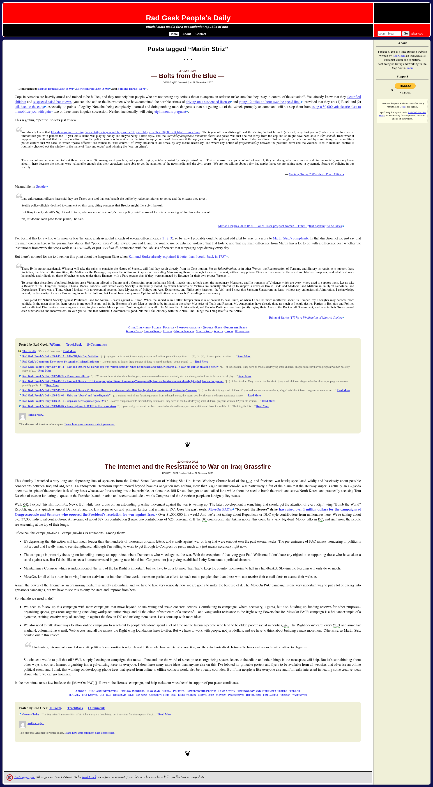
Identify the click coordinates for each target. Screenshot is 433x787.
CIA (102, 695)
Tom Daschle (270, 695)
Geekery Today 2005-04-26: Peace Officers (316, 174)
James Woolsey (187, 695)
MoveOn (220, 509)
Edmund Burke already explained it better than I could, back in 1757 (177, 256)
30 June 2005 (187, 71)
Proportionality (189, 327)
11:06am (55, 707)
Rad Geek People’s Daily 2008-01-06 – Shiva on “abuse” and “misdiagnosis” (66, 395)
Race (218, 327)
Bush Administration (103, 691)
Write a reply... (36, 415)
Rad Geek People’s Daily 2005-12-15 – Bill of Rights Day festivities (60, 356)
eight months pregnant (170, 111)
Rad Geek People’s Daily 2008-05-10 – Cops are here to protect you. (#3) (63, 401)
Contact (201, 34)
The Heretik (29, 351)
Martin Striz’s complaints (290, 238)
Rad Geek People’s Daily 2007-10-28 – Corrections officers (55, 376)
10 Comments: (96, 344)
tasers (229, 331)
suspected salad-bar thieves (52, 101)
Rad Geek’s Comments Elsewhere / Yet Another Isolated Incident (60, 361)
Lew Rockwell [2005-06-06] (92, 89)
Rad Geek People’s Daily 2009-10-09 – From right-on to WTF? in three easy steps (69, 406)
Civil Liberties (139, 327)
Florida (167, 331)
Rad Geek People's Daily (188, 18)
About (186, 34)
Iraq (173, 695)
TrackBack (74, 344)
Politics (169, 327)
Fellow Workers (132, 691)
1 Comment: (96, 707)
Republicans (253, 695)
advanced (416, 33)
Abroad (80, 691)
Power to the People (201, 691)
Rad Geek (89, 776)
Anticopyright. (24, 776)
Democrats (119, 695)
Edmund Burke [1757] (131, 89)
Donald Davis (134, 331)
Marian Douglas (184, 331)
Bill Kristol (90, 695)
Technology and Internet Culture (262, 691)
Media (166, 691)
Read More (69, 351)
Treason (285, 695)
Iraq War (153, 691)
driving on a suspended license (208, 101)
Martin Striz (204, 331)
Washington (242, 331)
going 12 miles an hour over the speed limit (269, 101)
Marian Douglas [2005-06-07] (55, 89)
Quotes (208, 327)
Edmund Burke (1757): (305, 317)
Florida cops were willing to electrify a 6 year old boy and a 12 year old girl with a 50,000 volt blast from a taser (125, 132)
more (410, 68)
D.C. (108, 695)
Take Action (226, 691)
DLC (131, 695)
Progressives (236, 695)
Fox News (141, 695)
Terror (294, 691)
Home (174, 34)
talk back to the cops (29, 106)
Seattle (41, 186)
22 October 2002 (187, 461)
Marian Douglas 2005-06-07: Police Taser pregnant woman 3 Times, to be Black (280, 226)
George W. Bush (159, 695)
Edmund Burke (152, 331)
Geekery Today (30, 714)
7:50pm (54, 344)
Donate (403, 106)
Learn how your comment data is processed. (89, 424)
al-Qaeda (74, 695)
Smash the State (235, 327)
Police (156, 327)
